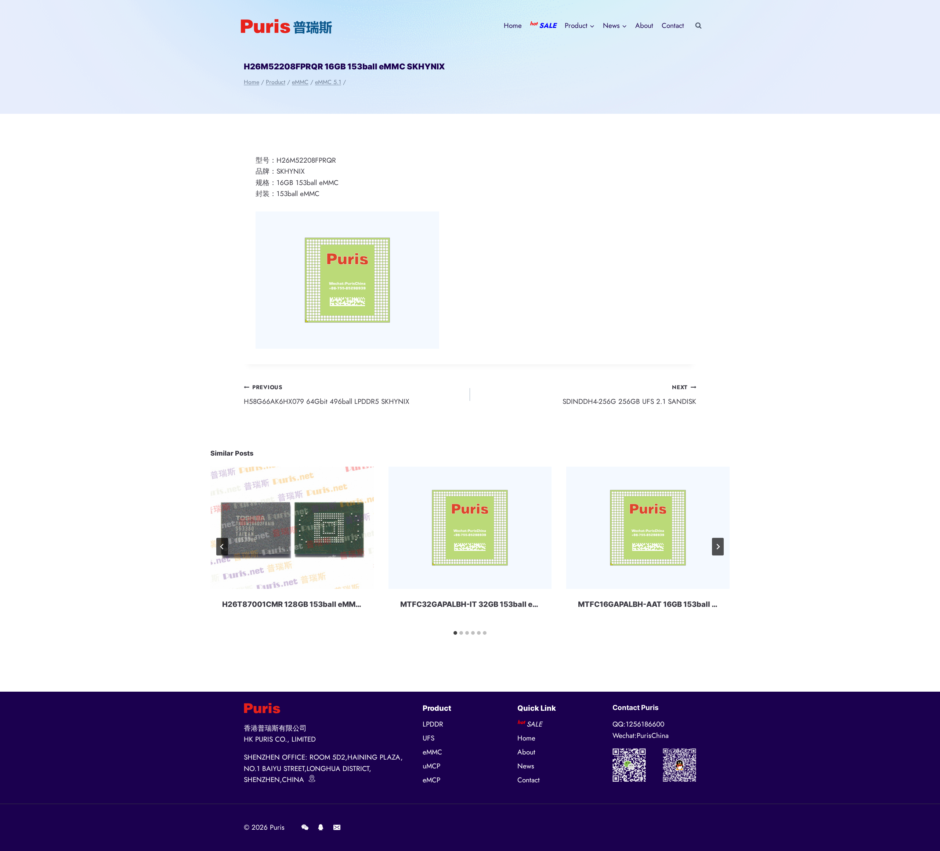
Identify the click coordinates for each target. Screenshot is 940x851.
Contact (673, 25)
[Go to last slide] (222, 546)
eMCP (431, 780)
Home (513, 25)
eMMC (432, 752)
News (525, 766)
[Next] (718, 546)
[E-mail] (337, 827)
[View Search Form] (698, 25)
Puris (277, 827)
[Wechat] (305, 827)
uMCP (431, 766)
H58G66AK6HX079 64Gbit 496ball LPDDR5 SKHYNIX (326, 394)
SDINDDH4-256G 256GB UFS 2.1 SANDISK (629, 394)
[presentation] (292, 528)
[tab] (455, 633)
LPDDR (433, 724)
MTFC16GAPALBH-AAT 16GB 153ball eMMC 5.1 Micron (675, 604)
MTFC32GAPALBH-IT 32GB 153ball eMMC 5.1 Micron (494, 604)
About (644, 25)
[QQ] (321, 827)
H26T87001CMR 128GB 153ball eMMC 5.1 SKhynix (313, 604)
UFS (428, 738)
